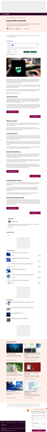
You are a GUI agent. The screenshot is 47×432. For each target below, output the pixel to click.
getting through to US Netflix (28, 183)
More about (10, 227)
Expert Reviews (4, 14)
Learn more (12, 36)
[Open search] (42, 14)
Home (7, 17)
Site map (8, 422)
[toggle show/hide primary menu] (45, 14)
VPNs (15, 17)
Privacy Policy (13, 422)
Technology (12, 17)
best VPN (21, 80)
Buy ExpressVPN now (12, 111)
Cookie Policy (15, 49)
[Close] (37, 44)
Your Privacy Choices (22, 422)
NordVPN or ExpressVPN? (11, 54)
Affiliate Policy (3, 424)
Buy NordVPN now (35, 116)
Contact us (3, 422)
